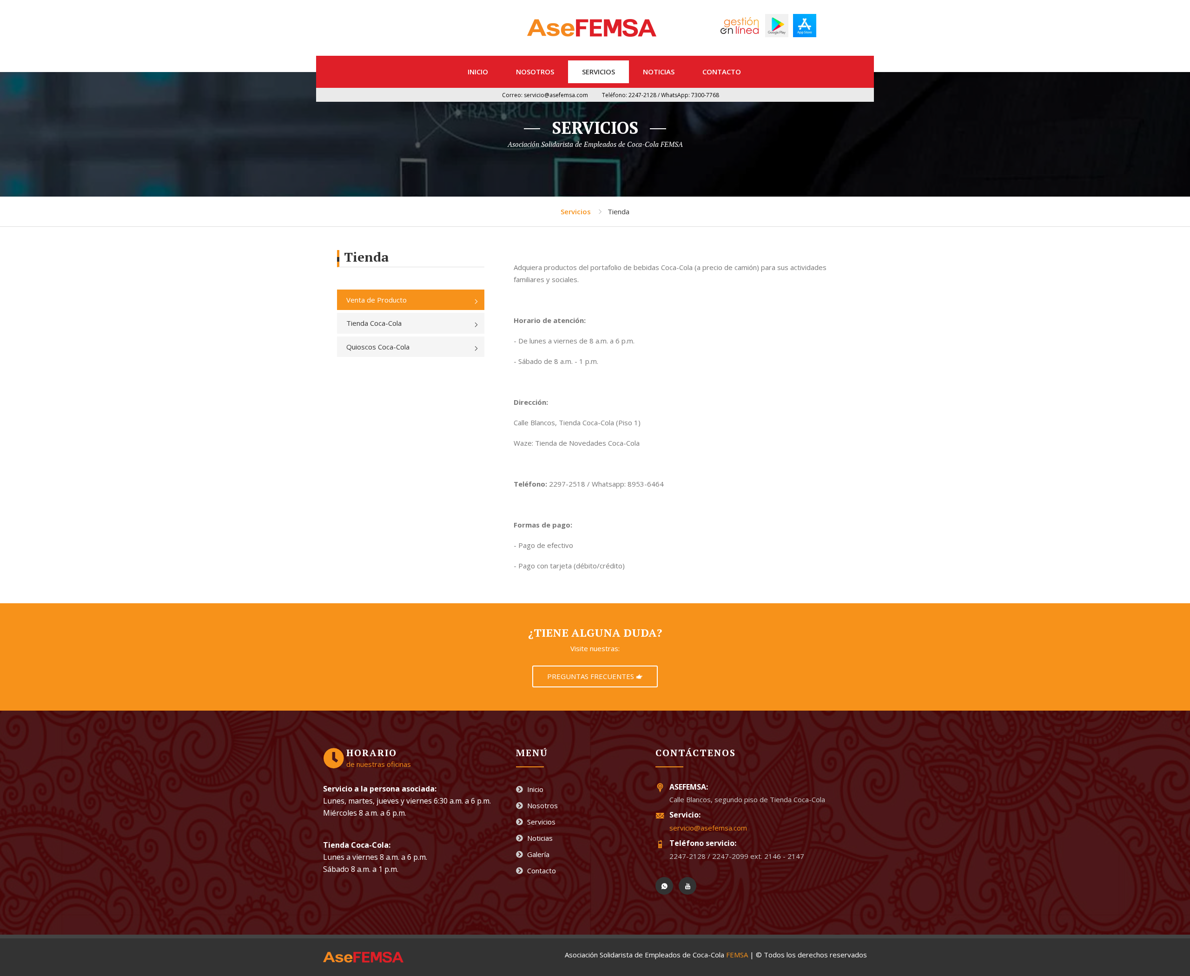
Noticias (658, 71)
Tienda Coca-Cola (374, 323)
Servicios (598, 71)
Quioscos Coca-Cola (378, 346)
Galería (537, 854)
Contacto (721, 71)
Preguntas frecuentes (591, 676)
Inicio (478, 71)
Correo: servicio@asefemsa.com (545, 95)
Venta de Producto (376, 299)
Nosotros (535, 71)
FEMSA (737, 954)
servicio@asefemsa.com (708, 827)
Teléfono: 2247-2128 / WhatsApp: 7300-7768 (660, 95)
